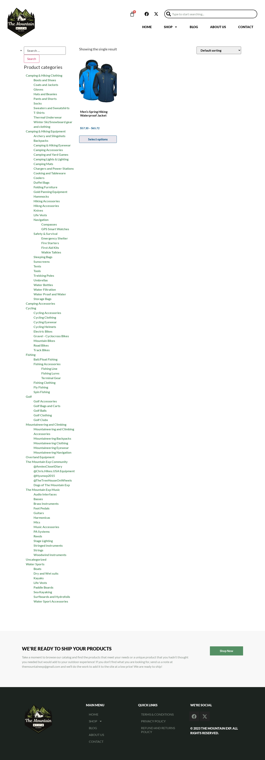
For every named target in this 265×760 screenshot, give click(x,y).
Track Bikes (42, 350)
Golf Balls (40, 410)
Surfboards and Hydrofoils (52, 596)
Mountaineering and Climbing (46, 424)
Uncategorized (36, 559)
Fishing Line (49, 368)
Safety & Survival (45, 233)
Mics (37, 522)
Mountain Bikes (44, 340)
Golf (29, 396)
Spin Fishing (42, 392)
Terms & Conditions (157, 714)
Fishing (31, 354)
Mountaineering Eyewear (51, 448)
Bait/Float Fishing (45, 359)
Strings (38, 550)
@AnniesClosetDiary (48, 466)
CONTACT (245, 27)
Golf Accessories (45, 401)
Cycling (31, 308)
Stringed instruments (48, 545)
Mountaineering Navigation (52, 452)
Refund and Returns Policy (158, 730)
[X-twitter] (156, 14)
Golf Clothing (43, 415)
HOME (147, 27)
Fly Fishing (41, 387)
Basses (38, 499)
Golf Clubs (41, 420)
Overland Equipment (40, 457)
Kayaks (39, 578)
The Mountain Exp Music (43, 489)
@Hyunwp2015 (44, 475)
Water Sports (35, 564)
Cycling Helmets (45, 327)
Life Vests (40, 582)
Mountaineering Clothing (51, 443)
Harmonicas (42, 517)
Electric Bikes (43, 331)
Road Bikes (41, 345)
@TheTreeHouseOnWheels (53, 480)
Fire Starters (50, 243)
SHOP (168, 27)
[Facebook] (146, 14)
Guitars (39, 513)
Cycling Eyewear (45, 322)
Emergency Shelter (54, 238)
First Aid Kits (50, 247)
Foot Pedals (41, 508)
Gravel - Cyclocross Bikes (51, 336)
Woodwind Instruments (50, 555)
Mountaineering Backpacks (52, 438)
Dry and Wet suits (46, 573)
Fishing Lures (50, 373)
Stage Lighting (43, 541)
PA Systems (42, 531)
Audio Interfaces (45, 494)
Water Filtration (45, 289)
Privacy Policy (153, 721)
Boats (37, 569)
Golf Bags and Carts (47, 406)
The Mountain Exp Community (47, 461)
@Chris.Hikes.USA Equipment (54, 471)
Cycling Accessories (47, 313)
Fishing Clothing (44, 382)
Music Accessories (46, 527)
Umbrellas (41, 280)
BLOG (194, 27)
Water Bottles (43, 285)
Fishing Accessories (47, 364)
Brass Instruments (46, 503)
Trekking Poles (44, 275)
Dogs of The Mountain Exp (52, 485)
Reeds (38, 536)
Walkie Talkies (51, 252)
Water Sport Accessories (51, 601)
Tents (37, 266)
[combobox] (210, 14)
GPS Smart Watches (55, 229)
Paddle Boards (43, 587)
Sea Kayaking (43, 592)
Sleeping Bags (43, 257)
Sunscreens (42, 261)
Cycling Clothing (45, 317)
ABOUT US (218, 27)
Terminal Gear (51, 378)
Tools (37, 271)
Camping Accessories (40, 303)
